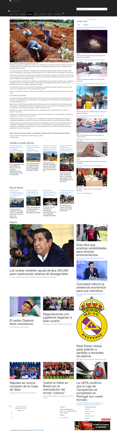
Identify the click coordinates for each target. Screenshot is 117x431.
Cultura (36, 14)
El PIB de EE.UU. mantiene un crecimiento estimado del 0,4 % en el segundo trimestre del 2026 (49, 194)
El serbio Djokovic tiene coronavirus (19, 327)
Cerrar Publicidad (106, 419)
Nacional (23, 14)
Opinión (50, 14)
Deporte (43, 14)
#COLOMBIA (39, 135)
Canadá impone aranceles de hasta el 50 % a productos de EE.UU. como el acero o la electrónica (16, 194)
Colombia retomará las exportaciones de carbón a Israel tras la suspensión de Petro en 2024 (33, 149)
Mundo (30, 14)
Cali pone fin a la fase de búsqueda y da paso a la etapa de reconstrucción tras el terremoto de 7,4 (50, 148)
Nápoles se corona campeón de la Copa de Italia (23, 393)
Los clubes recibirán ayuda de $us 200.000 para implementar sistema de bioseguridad (33, 277)
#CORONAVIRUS (24, 135)
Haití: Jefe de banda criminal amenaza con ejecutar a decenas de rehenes (32, 193)
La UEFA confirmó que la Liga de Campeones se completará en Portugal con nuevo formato (89, 403)
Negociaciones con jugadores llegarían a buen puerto (57, 324)
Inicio (11, 14)
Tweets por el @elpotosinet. (84, 193)
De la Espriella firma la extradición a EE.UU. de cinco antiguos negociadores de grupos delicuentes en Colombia (16, 149)
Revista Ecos (57, 14)
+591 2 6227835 (64, 417)
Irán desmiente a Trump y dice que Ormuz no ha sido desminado (67, 192)
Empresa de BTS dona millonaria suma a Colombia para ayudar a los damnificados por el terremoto (66, 149)
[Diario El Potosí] (42, 1)
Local (16, 14)
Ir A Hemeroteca (91, 19)
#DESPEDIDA (32, 135)
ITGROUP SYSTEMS (38, 430)
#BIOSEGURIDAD (14, 135)
